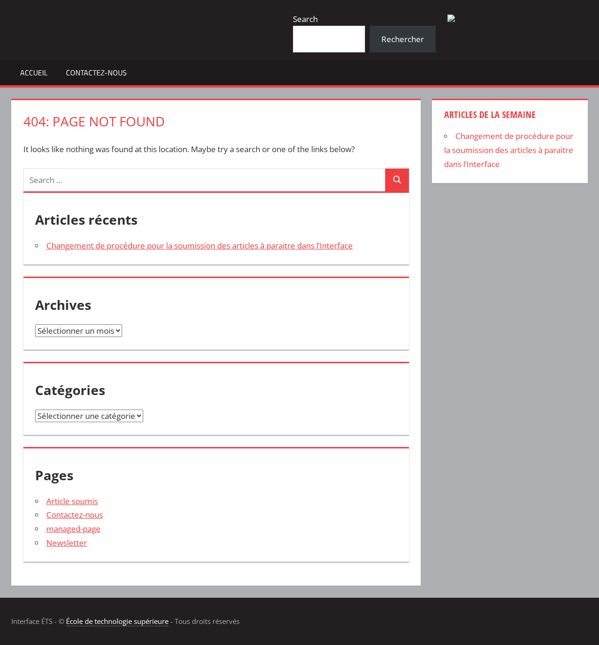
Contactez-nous (96, 72)
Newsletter (66, 542)
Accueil (34, 72)
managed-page (73, 528)
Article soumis (72, 501)
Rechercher (402, 39)
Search (305, 19)
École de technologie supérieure (117, 621)
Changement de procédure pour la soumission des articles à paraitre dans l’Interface (199, 245)
